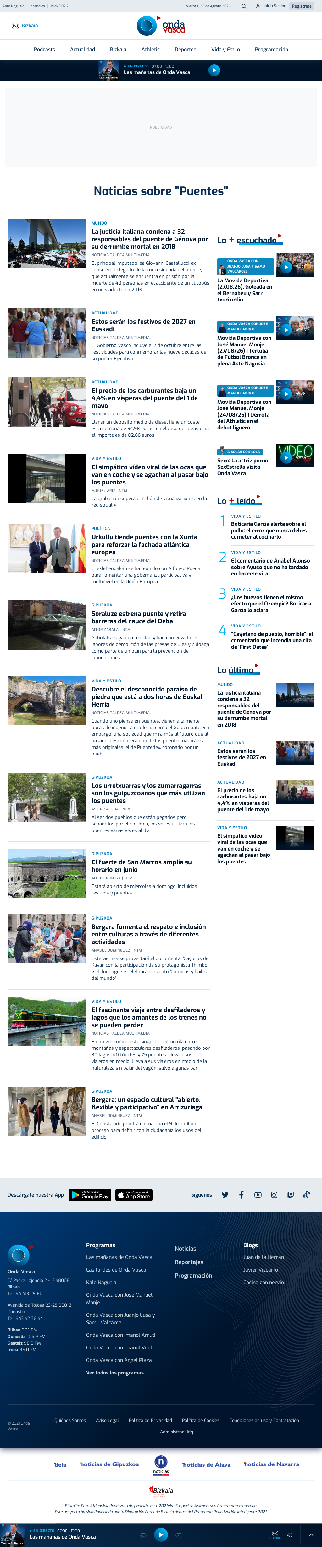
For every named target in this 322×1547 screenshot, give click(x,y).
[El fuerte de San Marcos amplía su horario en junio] (47, 874)
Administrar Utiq (176, 1432)
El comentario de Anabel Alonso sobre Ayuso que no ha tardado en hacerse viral (270, 567)
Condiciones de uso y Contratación (264, 1420)
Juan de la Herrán (263, 1257)
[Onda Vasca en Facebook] (241, 1195)
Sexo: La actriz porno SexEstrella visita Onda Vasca (242, 467)
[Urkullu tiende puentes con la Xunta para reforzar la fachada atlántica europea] (47, 548)
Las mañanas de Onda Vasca (157, 72)
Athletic (151, 49)
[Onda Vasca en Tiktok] (306, 1194)
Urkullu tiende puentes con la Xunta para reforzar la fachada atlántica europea (144, 545)
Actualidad (82, 49)
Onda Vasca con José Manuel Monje (119, 1299)
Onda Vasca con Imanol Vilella (121, 1347)
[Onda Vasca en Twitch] (290, 1195)
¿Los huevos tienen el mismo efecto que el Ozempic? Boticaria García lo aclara (271, 604)
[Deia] (60, 1464)
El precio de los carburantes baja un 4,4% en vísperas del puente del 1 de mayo (145, 398)
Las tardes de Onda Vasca (116, 1270)
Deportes (185, 49)
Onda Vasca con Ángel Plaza (119, 1360)
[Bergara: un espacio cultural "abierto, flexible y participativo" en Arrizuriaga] (47, 1111)
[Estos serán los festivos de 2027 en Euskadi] (47, 333)
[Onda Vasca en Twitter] (225, 1195)
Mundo (99, 223)
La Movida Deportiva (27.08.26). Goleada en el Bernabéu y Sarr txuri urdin (244, 290)
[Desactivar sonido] (290, 1534)
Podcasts (44, 49)
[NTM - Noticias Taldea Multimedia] (161, 1465)
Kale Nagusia (101, 1282)
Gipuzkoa (102, 605)
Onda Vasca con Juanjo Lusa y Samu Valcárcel (120, 1319)
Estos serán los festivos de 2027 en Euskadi (144, 325)
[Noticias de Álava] (206, 1464)
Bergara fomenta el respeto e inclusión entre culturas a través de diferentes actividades (149, 934)
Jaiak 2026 (59, 6)
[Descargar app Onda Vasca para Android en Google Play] (90, 1194)
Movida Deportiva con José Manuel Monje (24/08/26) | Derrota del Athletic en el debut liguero (244, 414)
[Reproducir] (214, 70)
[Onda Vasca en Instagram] (274, 1195)
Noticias (185, 1248)
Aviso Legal (107, 1420)
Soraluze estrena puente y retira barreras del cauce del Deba (139, 618)
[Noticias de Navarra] (271, 1464)
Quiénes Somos (70, 1420)
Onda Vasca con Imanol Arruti (120, 1335)
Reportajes (189, 1262)
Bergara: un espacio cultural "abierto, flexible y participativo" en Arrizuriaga (147, 1104)
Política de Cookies (200, 1420)
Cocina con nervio (263, 1282)
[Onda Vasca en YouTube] (258, 1195)
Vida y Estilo (225, 49)
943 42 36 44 (29, 1318)
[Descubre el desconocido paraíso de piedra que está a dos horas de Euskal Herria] (47, 701)
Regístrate (302, 6)
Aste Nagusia (13, 6)
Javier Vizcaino (260, 1270)
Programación (271, 49)
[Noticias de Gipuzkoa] (109, 1464)
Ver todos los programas (115, 1372)
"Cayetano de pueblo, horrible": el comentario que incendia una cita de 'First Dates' (272, 641)
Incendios (37, 6)
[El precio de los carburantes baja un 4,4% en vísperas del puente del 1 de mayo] (47, 402)
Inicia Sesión (275, 5)
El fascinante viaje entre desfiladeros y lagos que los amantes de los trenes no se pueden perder (149, 1017)
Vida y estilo (106, 458)
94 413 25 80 (29, 1294)
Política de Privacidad (150, 1420)
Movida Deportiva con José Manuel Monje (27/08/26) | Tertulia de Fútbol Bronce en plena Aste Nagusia (244, 350)
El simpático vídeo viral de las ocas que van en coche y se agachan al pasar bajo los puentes (150, 475)
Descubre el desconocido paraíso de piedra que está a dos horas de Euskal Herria (147, 697)
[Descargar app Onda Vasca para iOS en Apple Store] (134, 1194)
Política (101, 528)
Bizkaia (118, 49)
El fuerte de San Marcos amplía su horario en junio (142, 866)
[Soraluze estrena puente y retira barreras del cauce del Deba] (47, 625)
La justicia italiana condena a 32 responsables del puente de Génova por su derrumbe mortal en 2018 (150, 239)
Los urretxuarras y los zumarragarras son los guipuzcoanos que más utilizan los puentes (148, 793)
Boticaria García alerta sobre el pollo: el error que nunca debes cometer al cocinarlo (269, 530)
